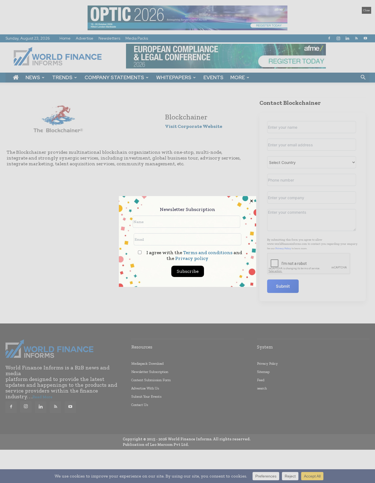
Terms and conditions (208, 252)
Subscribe (187, 271)
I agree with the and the (193, 255)
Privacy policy (191, 258)
